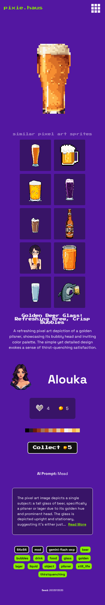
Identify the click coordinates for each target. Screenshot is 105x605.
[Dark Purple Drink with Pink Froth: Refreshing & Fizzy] (69, 189)
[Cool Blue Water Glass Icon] (35, 292)
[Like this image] (39, 408)
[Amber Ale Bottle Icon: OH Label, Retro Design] (69, 223)
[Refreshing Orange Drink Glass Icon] (69, 258)
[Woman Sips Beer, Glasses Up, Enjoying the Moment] (35, 258)
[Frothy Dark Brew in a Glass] (35, 223)
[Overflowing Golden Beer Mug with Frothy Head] (69, 155)
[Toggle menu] (95, 8)
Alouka (67, 379)
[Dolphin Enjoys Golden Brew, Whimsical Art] (69, 292)
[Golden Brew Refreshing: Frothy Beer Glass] (35, 189)
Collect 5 (52, 447)
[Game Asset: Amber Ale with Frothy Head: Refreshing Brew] (35, 155)
